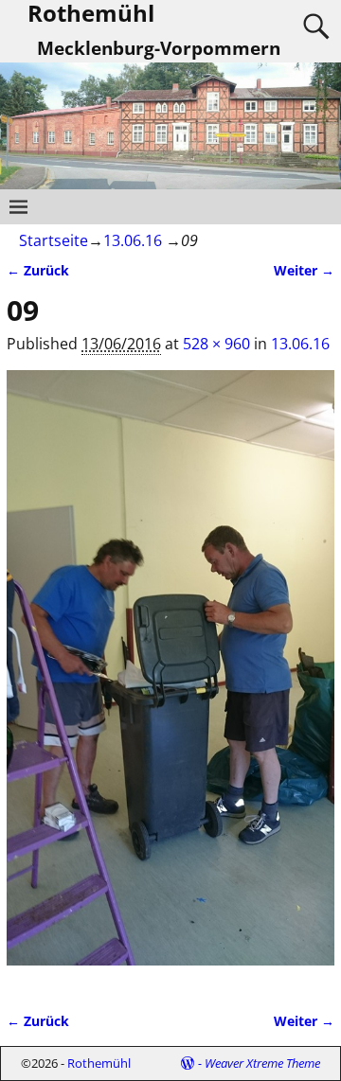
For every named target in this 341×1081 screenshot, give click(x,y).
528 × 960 (216, 343)
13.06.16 (132, 240)
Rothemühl (99, 1063)
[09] (170, 678)
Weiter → (304, 270)
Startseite (53, 240)
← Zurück (38, 270)
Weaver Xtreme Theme (262, 1063)
